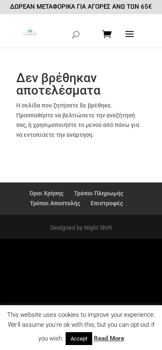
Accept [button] (79, 338)
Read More (109, 338)
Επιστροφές (107, 203)
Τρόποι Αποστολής (55, 203)
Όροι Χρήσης (46, 193)
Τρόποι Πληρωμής (98, 193)
